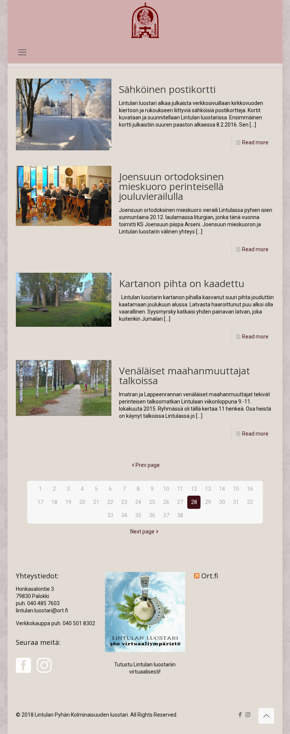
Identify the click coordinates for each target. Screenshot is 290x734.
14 (222, 489)
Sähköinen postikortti (167, 89)
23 (124, 502)
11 (180, 489)
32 (250, 502)
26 (166, 502)
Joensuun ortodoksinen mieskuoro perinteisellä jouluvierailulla (171, 186)
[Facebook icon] (240, 714)
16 (250, 489)
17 (40, 502)
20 (82, 502)
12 (194, 489)
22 (110, 502)
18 (54, 502)
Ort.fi (209, 575)
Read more (255, 142)
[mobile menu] (22, 52)
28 (194, 502)
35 (138, 515)
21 (96, 502)
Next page (142, 531)
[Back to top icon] (266, 716)
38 (180, 515)
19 (68, 502)
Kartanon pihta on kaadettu (181, 283)
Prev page (148, 465)
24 (138, 502)
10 (166, 489)
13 (208, 489)
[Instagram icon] (248, 714)
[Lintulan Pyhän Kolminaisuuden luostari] (145, 21)
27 (180, 502)
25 (152, 502)
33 (110, 515)
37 (166, 515)
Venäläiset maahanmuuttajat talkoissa (184, 375)
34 (124, 515)
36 (152, 515)
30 (222, 502)
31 (236, 502)
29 (208, 502)
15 (236, 489)
